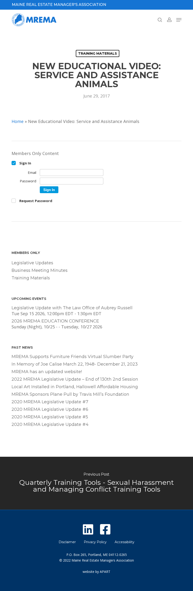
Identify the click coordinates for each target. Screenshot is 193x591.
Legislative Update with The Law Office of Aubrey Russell (72, 307)
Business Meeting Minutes (40, 270)
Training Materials (97, 53)
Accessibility (124, 542)
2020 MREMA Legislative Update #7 (50, 401)
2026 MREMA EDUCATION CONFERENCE (55, 321)
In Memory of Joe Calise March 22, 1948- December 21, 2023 (75, 364)
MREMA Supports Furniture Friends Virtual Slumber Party (72, 356)
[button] (178, 19)
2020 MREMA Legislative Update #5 (50, 417)
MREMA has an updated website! (47, 371)
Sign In (49, 190)
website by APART (96, 571)
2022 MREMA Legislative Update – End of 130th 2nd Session (75, 379)
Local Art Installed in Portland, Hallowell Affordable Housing (75, 386)
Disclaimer (67, 542)
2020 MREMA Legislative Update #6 (50, 409)
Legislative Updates (32, 262)
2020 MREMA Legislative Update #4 (50, 424)
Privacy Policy (95, 542)
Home (18, 121)
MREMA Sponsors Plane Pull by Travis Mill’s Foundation (70, 394)
